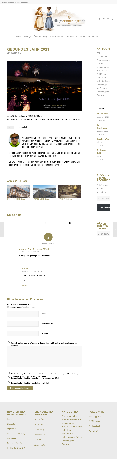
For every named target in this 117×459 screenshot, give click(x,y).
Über (10, 127)
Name (44, 313)
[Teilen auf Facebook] (19, 223)
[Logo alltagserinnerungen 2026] (58, 18)
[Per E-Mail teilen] (69, 223)
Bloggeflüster (14, 53)
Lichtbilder (101, 77)
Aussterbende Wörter (71, 419)
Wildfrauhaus (102, 113)
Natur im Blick (103, 80)
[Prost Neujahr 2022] (18, 191)
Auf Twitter (93, 430)
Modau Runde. (39, 445)
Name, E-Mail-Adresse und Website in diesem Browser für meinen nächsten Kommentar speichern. (44, 344)
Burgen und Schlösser (72, 426)
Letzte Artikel (21, 127)
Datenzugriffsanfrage (15, 443)
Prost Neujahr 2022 (16, 198)
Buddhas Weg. (103, 139)
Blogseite (11, 423)
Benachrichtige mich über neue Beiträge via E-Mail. (30, 383)
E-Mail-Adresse (47, 323)
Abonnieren (105, 207)
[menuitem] (18, 36)
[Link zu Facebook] (100, 18)
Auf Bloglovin (94, 421)
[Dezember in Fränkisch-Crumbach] (2, 229)
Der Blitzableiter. (40, 424)
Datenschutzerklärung (16, 433)
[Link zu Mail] (108, 18)
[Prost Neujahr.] (69, 191)
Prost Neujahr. (65, 198)
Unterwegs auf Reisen (72, 436)
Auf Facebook (94, 426)
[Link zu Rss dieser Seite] (104, 18)
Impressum (11, 428)
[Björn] (14, 146)
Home (9, 419)
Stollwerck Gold (40, 434)
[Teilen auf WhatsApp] (44, 223)
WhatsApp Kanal (96, 416)
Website (45, 333)
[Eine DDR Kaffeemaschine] (115, 229)
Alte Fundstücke (69, 415)
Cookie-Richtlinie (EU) (16, 447)
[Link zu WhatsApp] (112, 18)
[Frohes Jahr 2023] (44, 191)
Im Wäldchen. (39, 439)
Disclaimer (11, 438)
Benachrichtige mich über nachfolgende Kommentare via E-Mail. (35, 378)
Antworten (22, 261)
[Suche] (100, 36)
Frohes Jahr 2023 (41, 198)
